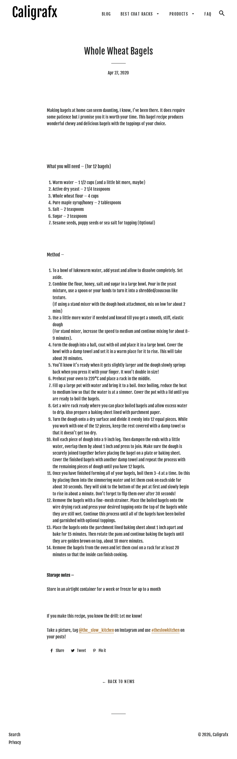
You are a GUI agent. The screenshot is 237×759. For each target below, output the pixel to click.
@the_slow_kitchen (96, 630)
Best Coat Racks (137, 14)
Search (14, 734)
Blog (106, 14)
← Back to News (118, 681)
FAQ (207, 14)
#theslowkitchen (165, 630)
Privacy (15, 742)
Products (179, 14)
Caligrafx (220, 734)
